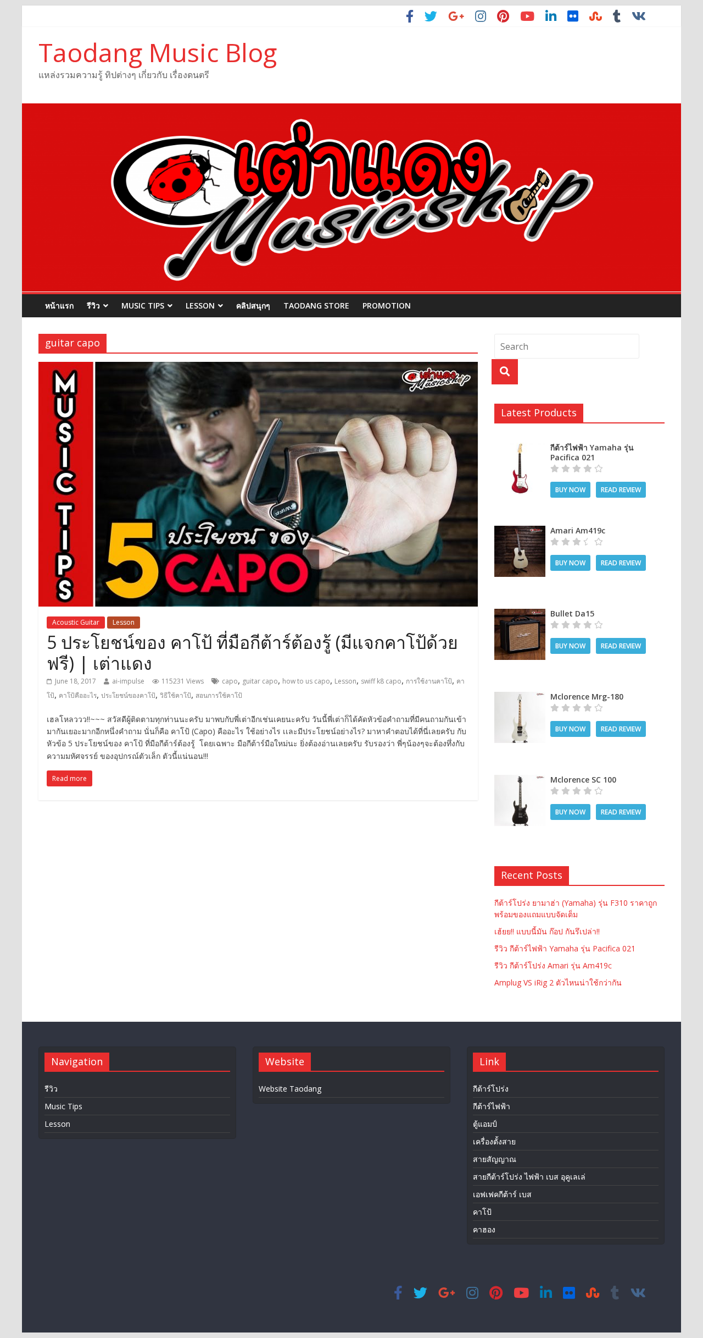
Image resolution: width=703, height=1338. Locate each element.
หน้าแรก (59, 305)
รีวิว (93, 305)
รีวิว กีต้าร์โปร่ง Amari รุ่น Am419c (553, 965)
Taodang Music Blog (157, 52)
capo (230, 681)
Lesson (200, 305)
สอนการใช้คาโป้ (219, 695)
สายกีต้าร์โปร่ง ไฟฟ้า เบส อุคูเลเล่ (529, 1176)
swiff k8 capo (381, 681)
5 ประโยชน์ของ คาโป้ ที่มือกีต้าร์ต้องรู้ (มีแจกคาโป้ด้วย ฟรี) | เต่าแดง (252, 652)
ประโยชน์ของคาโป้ (128, 695)
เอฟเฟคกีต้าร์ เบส (502, 1194)
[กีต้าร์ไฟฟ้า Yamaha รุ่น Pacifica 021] (519, 448)
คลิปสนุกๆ (253, 305)
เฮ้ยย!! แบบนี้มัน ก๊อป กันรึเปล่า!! (547, 931)
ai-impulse (128, 681)
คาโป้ (482, 1212)
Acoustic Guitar (75, 622)
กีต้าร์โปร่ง (491, 1088)
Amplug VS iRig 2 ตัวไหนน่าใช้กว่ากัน (558, 982)
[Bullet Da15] (519, 614)
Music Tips (142, 305)
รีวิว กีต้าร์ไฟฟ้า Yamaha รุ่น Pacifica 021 (564, 948)
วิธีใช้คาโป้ (175, 695)
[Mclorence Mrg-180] (519, 697)
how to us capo (306, 681)
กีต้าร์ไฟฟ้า (491, 1106)
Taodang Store (316, 305)
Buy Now (570, 489)
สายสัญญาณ (494, 1159)
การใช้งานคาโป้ (429, 681)
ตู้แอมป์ (485, 1124)
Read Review (621, 489)
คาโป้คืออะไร (78, 695)
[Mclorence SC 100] (519, 780)
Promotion (386, 305)
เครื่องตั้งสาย (494, 1141)
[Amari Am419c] (519, 531)
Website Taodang (290, 1088)
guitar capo (260, 681)
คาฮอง (484, 1229)
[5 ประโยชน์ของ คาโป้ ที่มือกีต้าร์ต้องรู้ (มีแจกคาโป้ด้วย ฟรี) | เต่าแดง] (258, 368)
